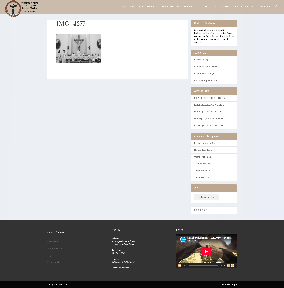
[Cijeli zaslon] (232, 265)
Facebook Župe (201, 60)
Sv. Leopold (243, 6)
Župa (204, 6)
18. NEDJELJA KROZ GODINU (209, 112)
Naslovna (128, 6)
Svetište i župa (229, 284)
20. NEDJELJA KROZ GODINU (209, 98)
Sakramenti (147, 6)
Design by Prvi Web (57, 284)
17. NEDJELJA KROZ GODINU (209, 118)
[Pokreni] (179, 265)
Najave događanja (203, 150)
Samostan (221, 6)
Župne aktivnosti (202, 177)
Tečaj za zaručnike (203, 164)
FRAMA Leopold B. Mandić (207, 80)
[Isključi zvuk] (228, 265)
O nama (189, 6)
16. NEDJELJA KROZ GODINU (209, 125)
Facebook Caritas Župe (205, 67)
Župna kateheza (202, 170)
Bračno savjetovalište (204, 143)
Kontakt (264, 6)
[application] (206, 251)
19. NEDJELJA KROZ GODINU (209, 105)
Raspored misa (170, 6)
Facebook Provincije (204, 73)
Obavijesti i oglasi (202, 157)
